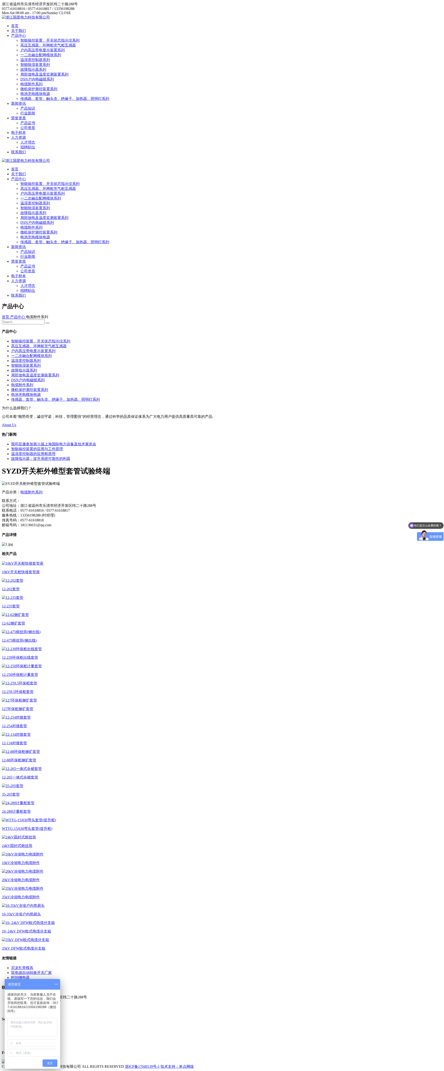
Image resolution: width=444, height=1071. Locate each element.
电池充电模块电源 (35, 94)
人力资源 (18, 137)
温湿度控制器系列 (35, 60)
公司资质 (27, 128)
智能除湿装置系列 (35, 65)
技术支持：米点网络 (177, 1066)
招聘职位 (27, 147)
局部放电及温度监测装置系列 (44, 74)
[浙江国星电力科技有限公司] (26, 17)
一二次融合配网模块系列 (40, 55)
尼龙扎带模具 (22, 968)
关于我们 (18, 31)
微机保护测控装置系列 (38, 89)
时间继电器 (20, 977)
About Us (9, 425)
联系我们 (18, 152)
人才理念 (27, 142)
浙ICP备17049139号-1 (142, 1066)
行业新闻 (27, 113)
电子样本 (18, 133)
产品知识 (27, 108)
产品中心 (18, 35)
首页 (14, 26)
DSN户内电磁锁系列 (37, 79)
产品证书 (27, 123)
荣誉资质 (18, 118)
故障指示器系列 (33, 69)
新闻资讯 (18, 103)
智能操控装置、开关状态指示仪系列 (50, 40)
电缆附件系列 (31, 84)
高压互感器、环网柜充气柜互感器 (48, 45)
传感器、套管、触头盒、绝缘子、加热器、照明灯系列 (64, 99)
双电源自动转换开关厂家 (31, 973)
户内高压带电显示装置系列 (42, 50)
